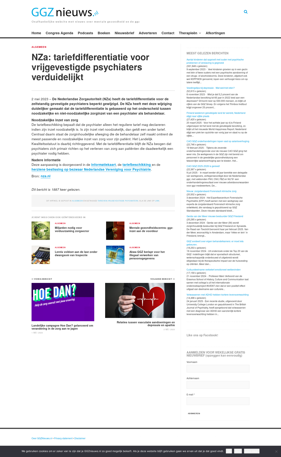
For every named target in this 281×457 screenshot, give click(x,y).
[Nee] (276, 451)
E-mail (191, 394)
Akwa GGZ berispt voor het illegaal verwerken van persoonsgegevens (147, 255)
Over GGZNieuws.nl (42, 438)
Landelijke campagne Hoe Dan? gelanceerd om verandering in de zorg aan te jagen (62, 326)
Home (36, 32)
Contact (168, 32)
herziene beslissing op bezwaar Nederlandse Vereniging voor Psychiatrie (91, 169)
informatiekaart (103, 164)
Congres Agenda (59, 32)
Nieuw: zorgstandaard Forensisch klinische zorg (211, 191)
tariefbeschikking (137, 164)
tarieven (102, 201)
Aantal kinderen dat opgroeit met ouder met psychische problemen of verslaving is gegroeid (215, 61)
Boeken (104, 32)
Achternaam (193, 378)
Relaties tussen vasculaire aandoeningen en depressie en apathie (146, 323)
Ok (229, 451)
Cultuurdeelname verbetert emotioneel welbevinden (214, 269)
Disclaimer (79, 438)
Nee (238, 451)
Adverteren (148, 32)
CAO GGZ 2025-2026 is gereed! (203, 166)
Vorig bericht (43, 279)
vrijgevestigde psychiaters (123, 201)
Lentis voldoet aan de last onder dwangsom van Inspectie (76, 253)
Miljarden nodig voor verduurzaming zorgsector (72, 229)
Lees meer (251, 451)
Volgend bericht (161, 279)
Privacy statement (63, 438)
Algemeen (39, 47)
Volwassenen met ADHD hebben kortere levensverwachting (218, 294)
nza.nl (45, 176)
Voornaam (192, 361)
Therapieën (188, 32)
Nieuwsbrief (124, 32)
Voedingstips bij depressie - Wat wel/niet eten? (211, 87)
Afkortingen (215, 32)
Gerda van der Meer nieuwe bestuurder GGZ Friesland (215, 216)
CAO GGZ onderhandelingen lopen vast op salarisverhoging (218, 141)
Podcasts (85, 32)
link (157, 201)
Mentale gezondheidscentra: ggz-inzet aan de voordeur (151, 229)
